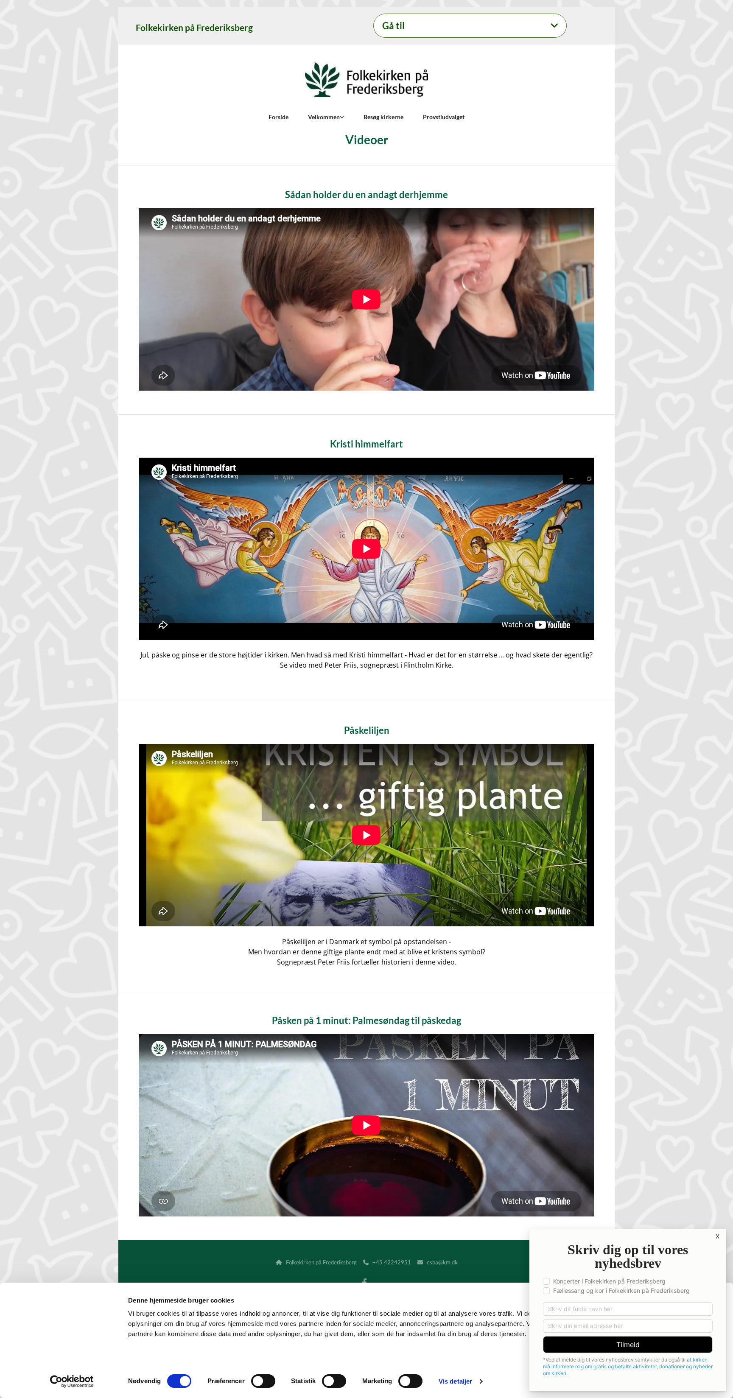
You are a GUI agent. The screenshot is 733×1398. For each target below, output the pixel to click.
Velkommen (324, 116)
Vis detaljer (455, 1381)
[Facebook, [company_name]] (364, 1282)
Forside (278, 116)
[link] (554, 26)
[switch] (263, 1381)
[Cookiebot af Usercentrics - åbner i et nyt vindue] (72, 1381)
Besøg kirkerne (383, 116)
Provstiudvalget (443, 116)
